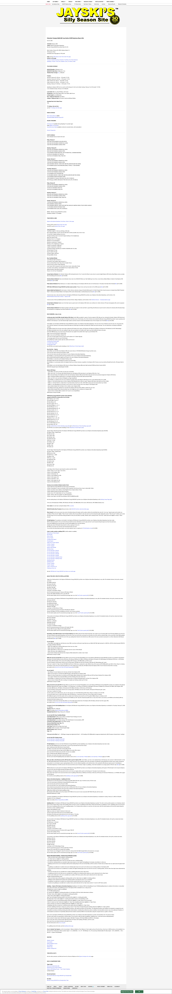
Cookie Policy (75, 988)
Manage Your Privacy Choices (127, 991)
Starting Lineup (50, 549)
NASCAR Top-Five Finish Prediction (54, 967)
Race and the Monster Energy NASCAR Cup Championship (59, 975)
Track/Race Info (67, 59)
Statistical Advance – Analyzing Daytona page (100, 299)
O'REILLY (55, 986)
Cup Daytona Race (55, 4)
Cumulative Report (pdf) (52, 342)
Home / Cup (49, 986)
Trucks (70, 1)
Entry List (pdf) (62, 922)
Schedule (61, 59)
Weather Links (64, 61)
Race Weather (50, 945)
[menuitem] (49, 986)
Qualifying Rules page (68, 925)
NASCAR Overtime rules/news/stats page (80, 509)
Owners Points (50, 537)
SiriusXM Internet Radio (52, 127)
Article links (96, 4)
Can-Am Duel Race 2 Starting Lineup (54, 556)
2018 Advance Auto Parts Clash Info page (62, 56)
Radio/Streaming (55, 59)
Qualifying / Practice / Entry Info (53, 61)
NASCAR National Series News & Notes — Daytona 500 (58, 296)
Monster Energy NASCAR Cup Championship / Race (58, 980)
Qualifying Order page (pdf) (66, 815)
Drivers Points (50, 536)
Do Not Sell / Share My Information (54, 988)
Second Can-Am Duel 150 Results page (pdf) (64, 667)
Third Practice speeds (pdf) (83, 630)
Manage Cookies (66, 988)
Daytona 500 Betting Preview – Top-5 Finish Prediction (58, 969)
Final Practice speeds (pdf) (82, 595)
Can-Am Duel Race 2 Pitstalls (53, 553)
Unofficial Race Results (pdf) (53, 341)
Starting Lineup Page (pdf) (106, 499)
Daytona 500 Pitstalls (51, 547)
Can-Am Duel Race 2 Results (53, 550)
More (61, 275)
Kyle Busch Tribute (87, 4)
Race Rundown (75, 59)
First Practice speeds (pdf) (82, 852)
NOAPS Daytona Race (66, 4)
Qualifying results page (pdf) (72, 775)
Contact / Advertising (68, 986)
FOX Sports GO (50, 123)
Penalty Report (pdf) (51, 344)
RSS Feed (76, 986)
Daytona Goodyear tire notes (85, 956)
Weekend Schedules (122, 4)
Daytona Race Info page (62, 224)
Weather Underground (51, 948)
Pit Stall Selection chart (87, 528)
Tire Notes (70, 61)
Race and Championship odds (53, 966)
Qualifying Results (51, 560)
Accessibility (117, 986)
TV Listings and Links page (56, 107)
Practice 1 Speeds (50, 564)
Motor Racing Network (51, 115)
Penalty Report (50, 541)
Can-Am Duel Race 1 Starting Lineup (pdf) (55, 740)
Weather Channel (50, 940)
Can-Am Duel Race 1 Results (53, 552)
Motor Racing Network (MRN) (62, 710)
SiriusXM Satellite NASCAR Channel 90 (55, 117)
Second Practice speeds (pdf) (83, 833)
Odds (74, 61)
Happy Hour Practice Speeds (53, 542)
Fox (58, 72)
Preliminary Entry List (51, 568)
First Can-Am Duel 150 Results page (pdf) (63, 702)
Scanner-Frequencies (51, 130)
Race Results (49, 534)
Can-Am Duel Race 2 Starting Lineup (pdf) (55, 739)
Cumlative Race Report (51, 539)
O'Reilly (63, 1)
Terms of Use (109, 986)
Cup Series (55, 1)
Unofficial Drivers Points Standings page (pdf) (59, 425)
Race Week (77, 1)
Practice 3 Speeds (50, 545)
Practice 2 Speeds (50, 563)
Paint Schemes (110, 1)
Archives (103, 4)
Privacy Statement (101, 986)
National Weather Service (52, 943)
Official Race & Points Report (53, 533)
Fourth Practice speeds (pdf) (83, 612)
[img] (86, 16)
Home (48, 1)
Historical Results (111, 4)
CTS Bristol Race (77, 4)
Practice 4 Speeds (50, 544)
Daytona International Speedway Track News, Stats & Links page (60, 221)
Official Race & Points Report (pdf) (76, 346)
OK (139, 991)
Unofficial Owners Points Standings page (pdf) (81, 425)
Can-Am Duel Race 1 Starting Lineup (54, 558)
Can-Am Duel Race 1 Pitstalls (53, 555)
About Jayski (83, 986)
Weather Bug (49, 946)
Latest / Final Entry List (52, 566)
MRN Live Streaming (54, 125)
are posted (71, 505)
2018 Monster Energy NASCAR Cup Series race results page (62, 571)
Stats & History (99, 1)
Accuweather (49, 941)
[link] (86, 16)
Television (49, 59)
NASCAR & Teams (88, 1)
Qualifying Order (50, 561)
